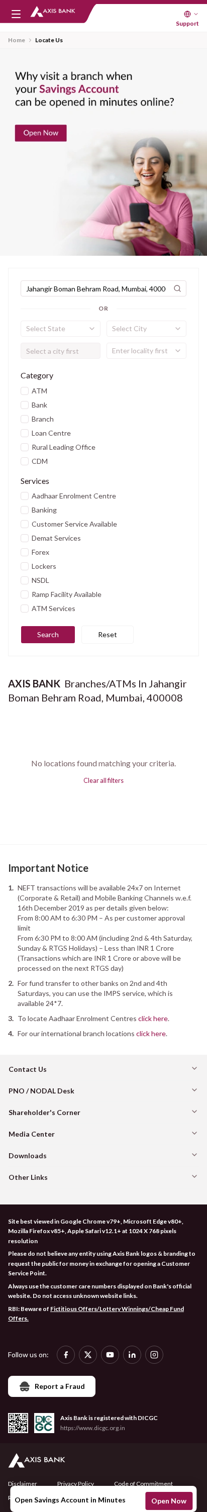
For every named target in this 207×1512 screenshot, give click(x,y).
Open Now (168, 1500)
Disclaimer (22, 1483)
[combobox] (60, 329)
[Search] (177, 288)
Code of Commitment (143, 1483)
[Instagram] (154, 1355)
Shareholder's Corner (44, 1112)
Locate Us (49, 40)
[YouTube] (110, 1355)
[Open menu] (16, 14)
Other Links (28, 1177)
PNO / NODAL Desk (41, 1090)
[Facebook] (66, 1355)
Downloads (28, 1155)
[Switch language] (191, 14)
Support (187, 23)
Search (48, 634)
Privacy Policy (75, 1483)
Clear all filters (103, 780)
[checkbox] (25, 391)
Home (16, 40)
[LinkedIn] (132, 1355)
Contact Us (28, 1069)
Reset (107, 634)
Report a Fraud (60, 1386)
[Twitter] (88, 1355)
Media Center (32, 1134)
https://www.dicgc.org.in (92, 1428)
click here (153, 1018)
